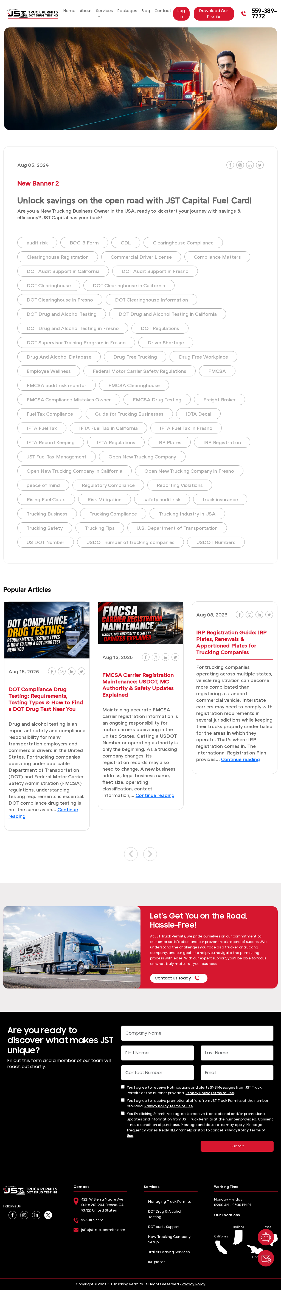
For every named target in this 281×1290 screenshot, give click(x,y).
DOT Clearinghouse (49, 285)
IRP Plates (169, 442)
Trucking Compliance (113, 514)
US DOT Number (45, 542)
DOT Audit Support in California (63, 271)
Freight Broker (219, 399)
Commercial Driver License (141, 257)
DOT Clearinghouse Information (151, 300)
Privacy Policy (198, 1093)
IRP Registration (222, 442)
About (86, 11)
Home (69, 11)
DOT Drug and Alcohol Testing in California (168, 314)
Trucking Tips (100, 528)
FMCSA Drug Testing (157, 399)
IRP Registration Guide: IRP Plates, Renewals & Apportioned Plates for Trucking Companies (231, 642)
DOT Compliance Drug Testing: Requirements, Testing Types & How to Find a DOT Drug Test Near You (46, 699)
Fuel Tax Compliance (50, 414)
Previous (131, 854)
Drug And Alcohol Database (59, 357)
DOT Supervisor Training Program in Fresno (76, 342)
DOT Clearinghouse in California (129, 285)
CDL (126, 243)
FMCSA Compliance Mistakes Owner (69, 399)
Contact (162, 11)
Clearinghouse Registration (58, 257)
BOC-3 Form (84, 243)
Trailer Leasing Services (169, 1252)
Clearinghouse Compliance (183, 243)
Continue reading (155, 795)
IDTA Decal (198, 414)
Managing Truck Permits (169, 1202)
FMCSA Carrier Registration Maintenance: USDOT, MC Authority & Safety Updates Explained (138, 684)
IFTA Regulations (116, 442)
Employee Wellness (49, 371)
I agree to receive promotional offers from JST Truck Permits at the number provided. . (197, 1103)
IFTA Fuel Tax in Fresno (186, 428)
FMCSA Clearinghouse (134, 385)
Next (150, 854)
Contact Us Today (173, 978)
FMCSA (217, 371)
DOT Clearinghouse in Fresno (60, 300)
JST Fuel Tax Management (56, 457)
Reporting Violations (180, 485)
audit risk (37, 243)
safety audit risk (162, 499)
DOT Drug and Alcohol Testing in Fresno (73, 328)
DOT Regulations (160, 328)
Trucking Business (47, 514)
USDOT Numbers (215, 542)
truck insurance (220, 499)
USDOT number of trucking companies (130, 542)
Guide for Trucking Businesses (129, 414)
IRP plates (156, 1262)
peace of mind (43, 485)
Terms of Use (222, 1093)
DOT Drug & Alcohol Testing (164, 1214)
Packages (127, 11)
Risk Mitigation (105, 499)
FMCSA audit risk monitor (56, 385)
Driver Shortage (166, 342)
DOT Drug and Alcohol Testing (62, 314)
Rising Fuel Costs (46, 499)
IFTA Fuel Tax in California (108, 428)
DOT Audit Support (164, 1227)
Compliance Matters (217, 257)
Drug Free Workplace (203, 357)
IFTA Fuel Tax (42, 428)
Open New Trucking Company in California (74, 471)
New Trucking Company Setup (169, 1239)
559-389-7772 (264, 13)
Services (104, 11)
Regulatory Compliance (108, 485)
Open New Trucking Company (142, 457)
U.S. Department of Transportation (177, 528)
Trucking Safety (45, 528)
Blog (146, 11)
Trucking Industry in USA (187, 514)
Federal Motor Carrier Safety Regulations (139, 371)
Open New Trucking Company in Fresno (189, 471)
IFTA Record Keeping (51, 442)
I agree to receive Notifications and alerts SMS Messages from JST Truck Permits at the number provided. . (194, 1090)
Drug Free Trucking (135, 357)
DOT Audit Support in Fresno (155, 271)
